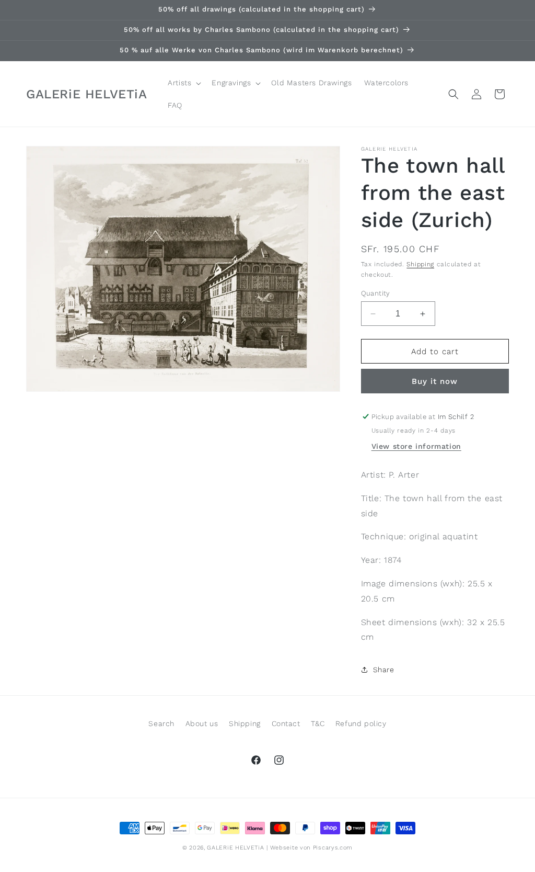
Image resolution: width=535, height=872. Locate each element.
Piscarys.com (333, 847)
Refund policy (361, 723)
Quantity (375, 293)
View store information (416, 446)
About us (201, 723)
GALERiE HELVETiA (235, 847)
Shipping (420, 264)
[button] (183, 83)
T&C (317, 723)
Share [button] (383, 669)
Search (161, 723)
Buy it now (435, 381)
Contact (286, 723)
